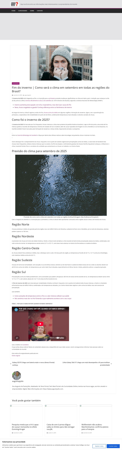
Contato (40, 11)
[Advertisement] (61, 26)
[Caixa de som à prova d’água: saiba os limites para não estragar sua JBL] (61, 406)
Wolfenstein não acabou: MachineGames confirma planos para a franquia (95, 426)
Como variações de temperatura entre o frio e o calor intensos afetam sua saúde (42, 296)
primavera (52, 98)
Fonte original (16, 355)
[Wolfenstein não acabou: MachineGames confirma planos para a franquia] (96, 406)
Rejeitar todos (99, 446)
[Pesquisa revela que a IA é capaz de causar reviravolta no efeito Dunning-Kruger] (26, 406)
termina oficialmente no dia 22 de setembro (38, 100)
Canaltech (26, 345)
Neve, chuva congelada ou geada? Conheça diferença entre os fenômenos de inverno (43, 107)
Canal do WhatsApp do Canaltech (27, 135)
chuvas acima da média (51, 112)
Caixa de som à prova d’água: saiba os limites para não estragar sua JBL (61, 426)
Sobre (32, 11)
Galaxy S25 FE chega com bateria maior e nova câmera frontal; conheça (33, 363)
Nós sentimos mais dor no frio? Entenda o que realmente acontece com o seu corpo (43, 298)
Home (13, 11)
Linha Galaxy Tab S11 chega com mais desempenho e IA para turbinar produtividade (86, 363)
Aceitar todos (113, 446)
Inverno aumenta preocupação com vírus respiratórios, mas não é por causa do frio (43, 105)
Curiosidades (22, 11)
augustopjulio (27, 95)
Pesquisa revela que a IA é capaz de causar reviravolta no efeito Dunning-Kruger (25, 426)
